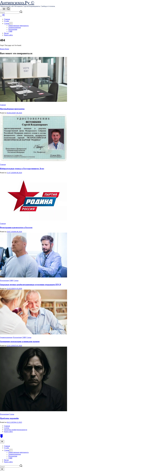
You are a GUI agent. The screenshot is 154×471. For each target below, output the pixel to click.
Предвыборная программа (12, 109)
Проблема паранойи (9, 418)
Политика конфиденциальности (15, 430)
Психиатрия (12, 29)
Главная (7, 19)
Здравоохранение (14, 27)
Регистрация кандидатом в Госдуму (16, 227)
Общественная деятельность (18, 25)
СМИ (10, 31)
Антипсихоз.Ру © (17, 2)
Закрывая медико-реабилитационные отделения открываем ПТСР (30, 284)
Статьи (6, 23)
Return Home (4, 49)
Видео (6, 33)
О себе (6, 21)
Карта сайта (8, 35)
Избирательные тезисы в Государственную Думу (22, 168)
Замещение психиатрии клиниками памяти (19, 341)
